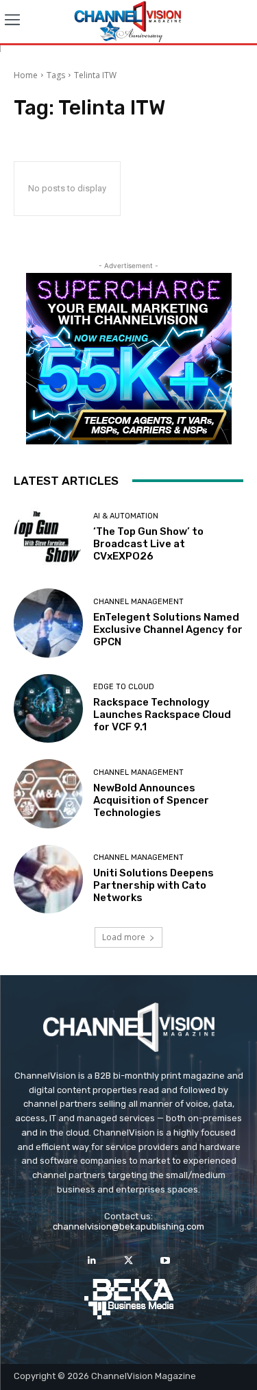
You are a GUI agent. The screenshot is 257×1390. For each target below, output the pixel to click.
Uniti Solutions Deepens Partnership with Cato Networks (153, 885)
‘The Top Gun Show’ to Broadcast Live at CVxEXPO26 (148, 543)
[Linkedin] (92, 1260)
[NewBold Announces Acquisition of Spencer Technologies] (48, 793)
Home (26, 75)
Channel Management (138, 602)
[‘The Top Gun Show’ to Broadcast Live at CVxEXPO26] (48, 538)
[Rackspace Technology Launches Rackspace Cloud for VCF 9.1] (48, 708)
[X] (128, 1260)
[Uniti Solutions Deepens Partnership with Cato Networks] (48, 879)
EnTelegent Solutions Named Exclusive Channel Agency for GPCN (168, 629)
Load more (123, 937)
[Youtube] (164, 1260)
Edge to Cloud (123, 687)
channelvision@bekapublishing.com (128, 1226)
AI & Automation (125, 516)
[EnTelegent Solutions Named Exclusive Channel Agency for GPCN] (48, 623)
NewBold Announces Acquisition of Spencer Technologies (151, 800)
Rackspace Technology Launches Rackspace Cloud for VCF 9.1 (162, 714)
